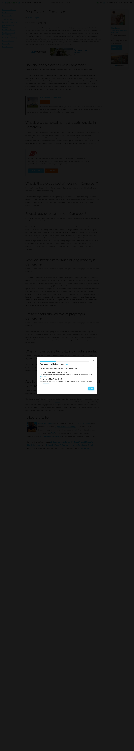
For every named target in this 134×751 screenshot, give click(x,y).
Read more (43, 376)
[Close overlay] (93, 360)
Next (91, 388)
